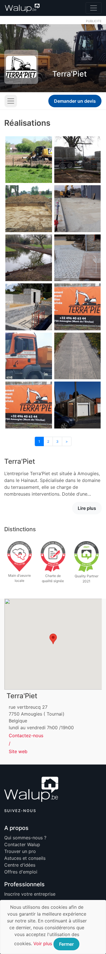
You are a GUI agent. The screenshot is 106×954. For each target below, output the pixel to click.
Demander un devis (75, 101)
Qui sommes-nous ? (25, 837)
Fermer (66, 944)
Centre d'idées (19, 865)
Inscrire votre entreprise (29, 894)
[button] (53, 638)
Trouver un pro (20, 851)
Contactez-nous (26, 735)
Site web (18, 751)
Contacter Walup (22, 844)
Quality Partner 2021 (86, 578)
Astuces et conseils (25, 858)
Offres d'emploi (20, 872)
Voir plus (42, 943)
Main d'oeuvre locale (19, 578)
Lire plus (87, 508)
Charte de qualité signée (53, 578)
